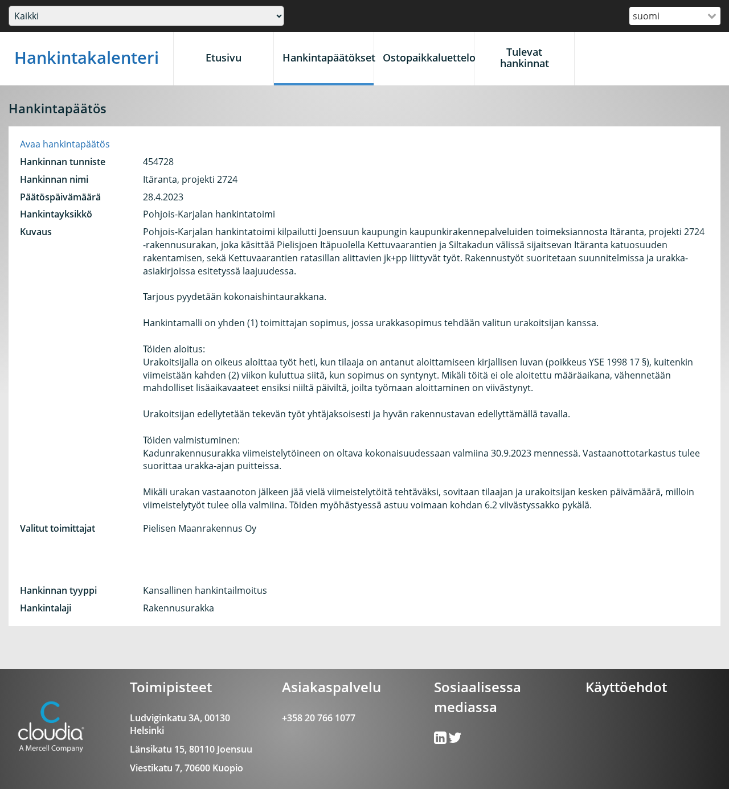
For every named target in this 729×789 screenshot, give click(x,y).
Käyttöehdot (626, 686)
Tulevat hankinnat (524, 57)
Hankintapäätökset (328, 57)
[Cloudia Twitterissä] (441, 740)
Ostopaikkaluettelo (428, 57)
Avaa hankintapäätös (65, 144)
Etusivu (223, 57)
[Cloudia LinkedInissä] (455, 740)
